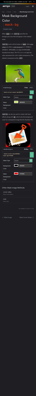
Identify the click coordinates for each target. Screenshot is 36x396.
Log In (27, 6)
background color (6, 167)
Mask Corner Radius (25, 217)
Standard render (7, 29)
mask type (6, 97)
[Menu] (33, 6)
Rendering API (9, 12)
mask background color (6, 105)
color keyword (17, 47)
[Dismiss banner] (34, 1)
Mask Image (16, 12)
